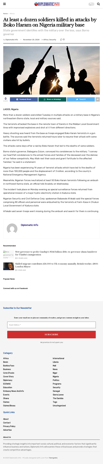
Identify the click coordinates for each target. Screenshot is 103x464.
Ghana (6, 398)
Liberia (55, 362)
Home (5, 14)
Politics (56, 380)
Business (7, 369)
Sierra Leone (58, 395)
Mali (54, 366)
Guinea (6, 402)
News (55, 369)
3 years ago (22, 258)
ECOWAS (7, 384)
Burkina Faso (8, 366)
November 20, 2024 (31, 40)
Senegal (56, 391)
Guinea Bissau (9, 406)
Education (7, 387)
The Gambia (58, 398)
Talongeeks (53, 458)
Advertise (7, 430)
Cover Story (8, 376)
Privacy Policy (9, 426)
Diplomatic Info (12, 40)
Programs (57, 384)
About (6, 419)
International (58, 358)
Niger (55, 373)
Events (6, 395)
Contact (7, 423)
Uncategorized (59, 406)
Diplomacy (7, 380)
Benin (5, 362)
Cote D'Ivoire (8, 373)
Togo (55, 402)
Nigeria (56, 376)
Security (52, 40)
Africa (12, 14)
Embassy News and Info (13, 391)
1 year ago (21, 270)
